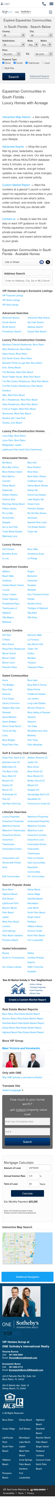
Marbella (32, 589)
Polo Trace (33, 739)
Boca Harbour (34, 467)
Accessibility (8, 1493)
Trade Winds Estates (12, 531)
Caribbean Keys (35, 480)
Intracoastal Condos (12, 848)
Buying (5, 953)
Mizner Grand (9, 653)
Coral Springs (8, 930)
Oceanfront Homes (11, 834)
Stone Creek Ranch (11, 726)
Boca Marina (8, 476)
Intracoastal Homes (37, 844)
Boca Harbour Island (12, 471)
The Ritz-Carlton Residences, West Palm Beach (25, 381)
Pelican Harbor (9, 508)
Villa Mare (32, 612)
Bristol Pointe (34, 689)
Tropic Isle (32, 531)
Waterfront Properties (38, 816)
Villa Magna (8, 617)
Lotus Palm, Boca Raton (14, 440)
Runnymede (8, 517)
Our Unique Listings (11, 966)
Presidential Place (11, 603)
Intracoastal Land (10, 857)
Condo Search (9, 322)
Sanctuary (32, 517)
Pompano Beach (10, 939)
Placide (31, 598)
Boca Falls (7, 689)
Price (4, 50)
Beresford (32, 575)
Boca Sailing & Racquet (39, 712)
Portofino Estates (36, 508)
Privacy (30, 1493)
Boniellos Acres (9, 553)
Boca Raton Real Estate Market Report (21, 1013)
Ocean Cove (34, 503)
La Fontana (33, 639)
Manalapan (33, 903)
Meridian (32, 657)
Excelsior (32, 585)
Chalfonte (7, 580)
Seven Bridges (9, 721)
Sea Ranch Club (35, 644)
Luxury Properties (10, 816)
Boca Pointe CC (35, 771)
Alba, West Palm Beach (13, 395)
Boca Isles (32, 680)
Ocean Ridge (34, 893)
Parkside (6, 712)
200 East (6, 634)
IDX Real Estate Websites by (16, 1489)
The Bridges (8, 684)
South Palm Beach (36, 912)
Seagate (6, 522)
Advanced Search (39, 76)
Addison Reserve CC (38, 757)
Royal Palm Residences (13, 648)
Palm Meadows (35, 744)
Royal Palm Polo (10, 744)
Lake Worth (33, 907)
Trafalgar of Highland (38, 608)
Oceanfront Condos (37, 834)
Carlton (31, 653)
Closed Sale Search (37, 331)
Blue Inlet (32, 462)
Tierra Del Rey (9, 730)
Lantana (6, 926)
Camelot (6, 480)
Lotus (5, 735)
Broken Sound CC (36, 780)
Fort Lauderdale (35, 939)
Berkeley (32, 735)
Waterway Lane (9, 536)
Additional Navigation (27, 1277)
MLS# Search (8, 326)
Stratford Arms (35, 603)
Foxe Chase (8, 698)
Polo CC (6, 798)
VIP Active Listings (11, 300)
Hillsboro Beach (35, 926)
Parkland (32, 921)
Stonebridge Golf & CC (39, 794)
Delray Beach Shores (38, 485)
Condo (19, 62)
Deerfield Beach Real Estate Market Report (23, 1023)
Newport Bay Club (11, 707)
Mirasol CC (33, 785)
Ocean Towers (9, 594)
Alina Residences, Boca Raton (16, 349)
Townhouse (33, 62)
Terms (21, 1493)
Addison (6, 571)
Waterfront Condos (37, 825)
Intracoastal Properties (38, 821)
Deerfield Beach (35, 898)
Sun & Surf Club (10, 526)
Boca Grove (33, 766)
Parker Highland (10, 598)
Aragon (31, 571)
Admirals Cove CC (11, 762)
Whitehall (6, 621)
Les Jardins (33, 698)
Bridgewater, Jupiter (12, 444)
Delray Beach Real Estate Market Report (22, 1027)
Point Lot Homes (36, 857)
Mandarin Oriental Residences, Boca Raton (23, 344)
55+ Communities (36, 876)
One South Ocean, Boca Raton (17, 358)
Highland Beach (10, 893)
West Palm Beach (10, 921)
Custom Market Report (16, 185)
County (6, 31)
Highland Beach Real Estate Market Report (23, 1032)
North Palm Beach (36, 935)
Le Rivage (32, 558)
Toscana (32, 662)
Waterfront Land (35, 830)
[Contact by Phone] (44, 3)
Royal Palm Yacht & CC (13, 757)
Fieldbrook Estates (37, 693)
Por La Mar (7, 513)
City (32, 31)
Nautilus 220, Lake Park (13, 418)
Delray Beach (34, 889)
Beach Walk (8, 575)
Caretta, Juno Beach (12, 422)
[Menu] (50, 12)
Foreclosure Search (11, 331)
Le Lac (5, 558)
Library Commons (11, 703)
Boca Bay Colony (10, 467)
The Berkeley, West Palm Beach (17, 372)
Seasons (32, 721)
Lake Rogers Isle (36, 499)
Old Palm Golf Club (11, 803)
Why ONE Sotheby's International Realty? (22, 1077)
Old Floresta (8, 549)
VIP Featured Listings (12, 295)
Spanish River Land (37, 522)
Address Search (35, 326)
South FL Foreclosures (13, 957)
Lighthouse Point (10, 903)
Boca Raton (8, 889)
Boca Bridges (8, 739)
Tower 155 (33, 648)
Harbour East (8, 499)
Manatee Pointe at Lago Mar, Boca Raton (22, 362)
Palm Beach (8, 912)
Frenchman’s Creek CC (39, 803)
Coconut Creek (35, 930)
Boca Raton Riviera (37, 476)
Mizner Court (8, 662)
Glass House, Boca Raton (14, 353)
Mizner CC (7, 789)
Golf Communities (11, 876)
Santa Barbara (9, 716)
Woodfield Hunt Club (37, 730)
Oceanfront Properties (13, 821)
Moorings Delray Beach (13, 503)
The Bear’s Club (10, 771)
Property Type (9, 59)
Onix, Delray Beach (11, 367)
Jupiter (5, 916)
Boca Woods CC (35, 775)
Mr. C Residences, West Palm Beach (20, 399)
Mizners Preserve (36, 707)
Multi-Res (9, 68)
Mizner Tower (8, 657)
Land (47, 62)
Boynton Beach (9, 907)
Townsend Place (35, 667)
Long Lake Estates (37, 703)
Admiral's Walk (35, 634)
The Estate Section (37, 526)
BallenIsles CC (9, 766)
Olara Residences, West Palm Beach (20, 404)
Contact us (8, 219)
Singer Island (34, 916)
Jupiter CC (33, 762)
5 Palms (6, 639)
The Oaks (32, 726)
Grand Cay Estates (37, 494)
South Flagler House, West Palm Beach (21, 376)
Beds (30, 40)
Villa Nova (32, 617)
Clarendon (33, 580)
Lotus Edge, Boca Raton (14, 435)
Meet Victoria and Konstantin (21, 1048)
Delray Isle (33, 490)
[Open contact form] (51, 3)
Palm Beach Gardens (12, 935)
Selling (31, 953)
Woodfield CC (34, 798)
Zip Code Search (36, 322)
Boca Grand (8, 644)
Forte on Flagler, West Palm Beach (19, 408)
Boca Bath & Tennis (37, 684)
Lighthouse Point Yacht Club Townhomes (22, 449)
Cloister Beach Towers (13, 585)
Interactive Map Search (16, 117)
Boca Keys (33, 471)
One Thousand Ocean (38, 594)
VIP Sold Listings (10, 304)
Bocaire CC (7, 780)
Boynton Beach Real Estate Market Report (22, 1018)
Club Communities (36, 862)
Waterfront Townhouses (13, 830)
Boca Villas (33, 549)
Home (7, 62)
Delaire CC (7, 785)
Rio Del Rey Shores (37, 513)
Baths (44, 40)
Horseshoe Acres (36, 553)
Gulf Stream (8, 898)
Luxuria (5, 589)
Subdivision (8, 40)
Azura (5, 680)
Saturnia (32, 716)
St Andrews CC (9, 794)
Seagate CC (33, 789)
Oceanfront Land (36, 839)
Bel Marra (7, 462)
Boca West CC (9, 775)
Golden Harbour (10, 494)
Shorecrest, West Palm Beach (16, 413)
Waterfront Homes (11, 825)
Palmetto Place (9, 667)
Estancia (6, 693)
